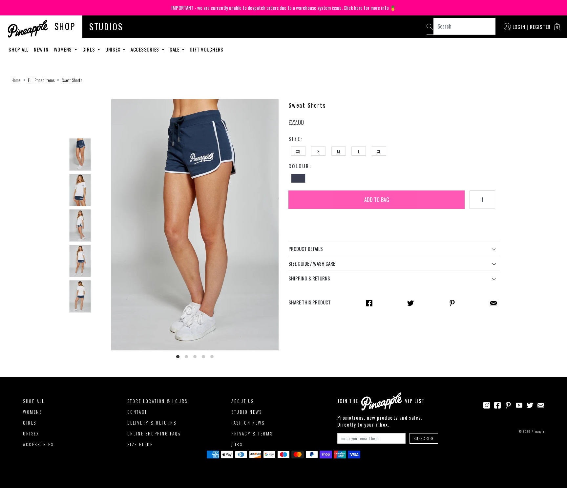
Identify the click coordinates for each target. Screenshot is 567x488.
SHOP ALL (34, 401)
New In (41, 49)
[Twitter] (530, 404)
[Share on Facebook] (369, 302)
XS (298, 151)
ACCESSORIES (38, 444)
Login (519, 26)
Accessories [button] (145, 49)
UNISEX (31, 433)
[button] (557, 26)
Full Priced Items (41, 80)
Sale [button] (175, 49)
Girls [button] (89, 49)
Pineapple (538, 431)
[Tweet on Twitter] (410, 302)
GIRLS (29, 422)
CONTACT (137, 412)
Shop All (19, 49)
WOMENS (32, 412)
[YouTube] (519, 404)
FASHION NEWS (247, 422)
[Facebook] (497, 404)
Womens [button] (63, 49)
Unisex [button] (113, 49)
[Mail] (493, 302)
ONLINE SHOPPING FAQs (154, 433)
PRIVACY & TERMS (252, 433)
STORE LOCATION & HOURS (157, 401)
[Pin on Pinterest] (452, 302)
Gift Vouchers (206, 49)
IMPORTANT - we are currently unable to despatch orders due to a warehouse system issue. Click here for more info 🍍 (283, 7)
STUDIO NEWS (246, 412)
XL (379, 151)
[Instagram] (486, 404)
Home (16, 80)
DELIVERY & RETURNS (152, 422)
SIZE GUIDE (140, 444)
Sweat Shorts (72, 80)
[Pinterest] (508, 404)
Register (540, 26)
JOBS (236, 444)
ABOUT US (242, 401)
